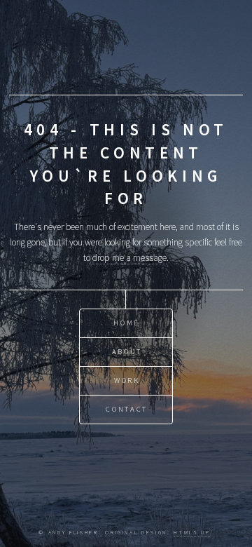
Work (127, 380)
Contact (127, 409)
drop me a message (129, 258)
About (127, 351)
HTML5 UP (191, 532)
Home (126, 322)
